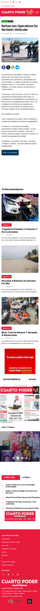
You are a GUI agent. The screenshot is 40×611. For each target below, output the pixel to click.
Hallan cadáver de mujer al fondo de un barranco (21, 492)
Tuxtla (11, 21)
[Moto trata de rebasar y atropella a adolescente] (20, 311)
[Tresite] (14, 601)
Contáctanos (6, 539)
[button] (20, 410)
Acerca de (5, 545)
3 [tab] (22, 419)
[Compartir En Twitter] (8, 69)
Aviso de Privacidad (8, 562)
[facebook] (10, 2)
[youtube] (13, 2)
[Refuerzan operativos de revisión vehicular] (20, 50)
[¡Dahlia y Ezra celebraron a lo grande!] (20, 449)
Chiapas (4, 21)
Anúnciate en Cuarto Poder (11, 542)
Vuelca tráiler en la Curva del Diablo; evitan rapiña (20, 486)
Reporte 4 (6, 225)
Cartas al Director (7, 565)
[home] (17, 12)
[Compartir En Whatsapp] (13, 69)
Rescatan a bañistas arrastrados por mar (22, 508)
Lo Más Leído (9, 477)
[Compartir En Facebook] (4, 69)
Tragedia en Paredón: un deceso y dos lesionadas (21, 503)
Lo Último (26, 477)
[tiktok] (20, 2)
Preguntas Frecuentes (9, 549)
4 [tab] (26, 419)
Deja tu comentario (10, 152)
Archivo (4, 552)
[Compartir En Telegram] (17, 69)
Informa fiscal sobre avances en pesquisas (23, 497)
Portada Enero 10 (6, 422)
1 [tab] (13, 419)
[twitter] (16, 2)
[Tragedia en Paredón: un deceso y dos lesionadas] (20, 207)
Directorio (5, 555)
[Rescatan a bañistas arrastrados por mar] (20, 259)
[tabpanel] (20, 404)
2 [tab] (18, 419)
